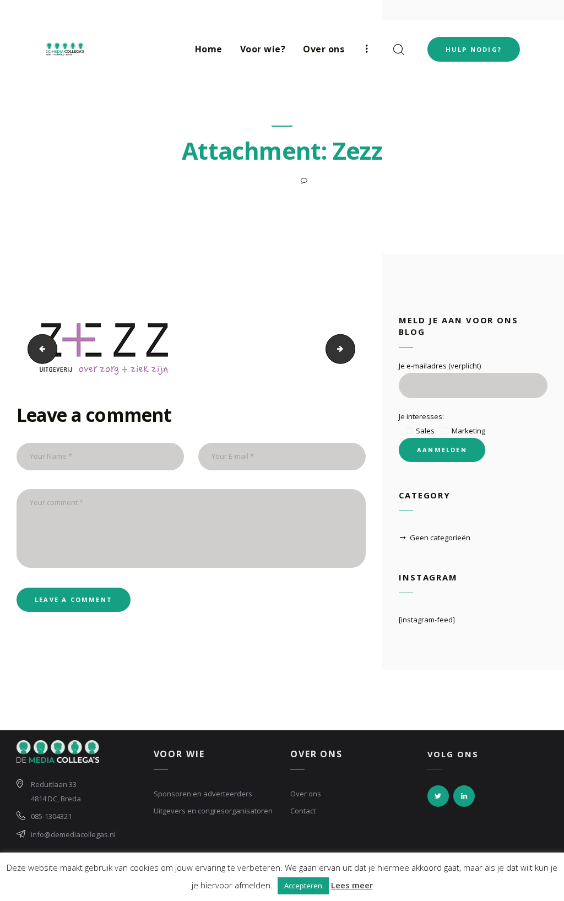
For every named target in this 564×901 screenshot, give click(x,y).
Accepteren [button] (303, 886)
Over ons (305, 794)
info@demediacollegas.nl (73, 834)
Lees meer (352, 885)
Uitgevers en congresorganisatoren (213, 811)
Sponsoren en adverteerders (203, 794)
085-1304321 (51, 816)
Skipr (38, 349)
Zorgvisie (351, 349)
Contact (303, 811)
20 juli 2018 (269, 180)
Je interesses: (421, 416)
